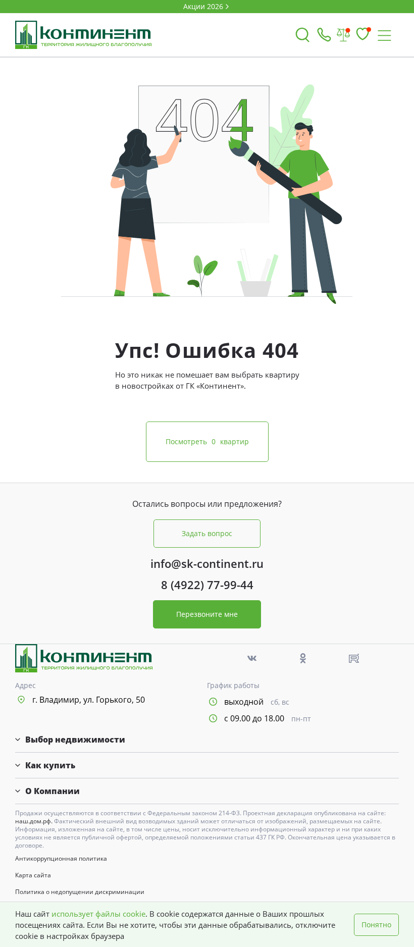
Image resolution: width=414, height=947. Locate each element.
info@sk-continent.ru (207, 563)
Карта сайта (33, 875)
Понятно (376, 924)
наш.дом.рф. (34, 821)
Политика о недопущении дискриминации (79, 892)
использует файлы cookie (98, 914)
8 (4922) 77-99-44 (207, 584)
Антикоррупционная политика (61, 859)
